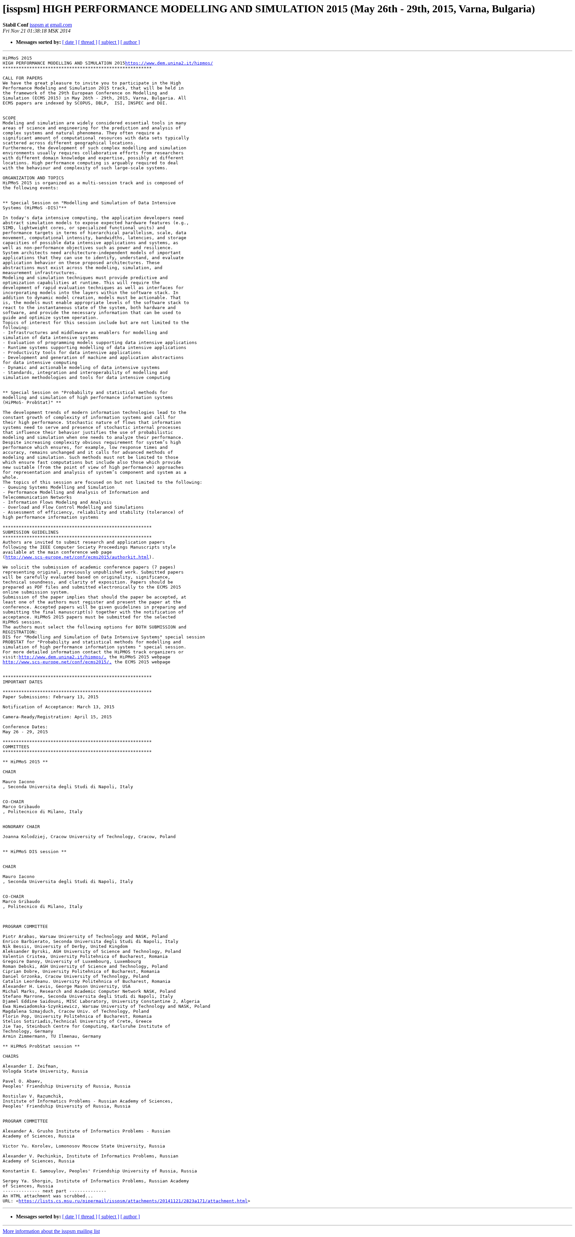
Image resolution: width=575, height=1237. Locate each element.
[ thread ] (87, 42)
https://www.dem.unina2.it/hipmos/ (169, 63)
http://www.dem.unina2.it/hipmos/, (62, 656)
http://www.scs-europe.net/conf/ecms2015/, (57, 661)
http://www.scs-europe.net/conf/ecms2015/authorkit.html (77, 557)
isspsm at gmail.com (51, 25)
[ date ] (69, 42)
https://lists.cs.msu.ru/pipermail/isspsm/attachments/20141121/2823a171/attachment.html (133, 1200)
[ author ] (130, 42)
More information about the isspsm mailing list (51, 1231)
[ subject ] (108, 42)
